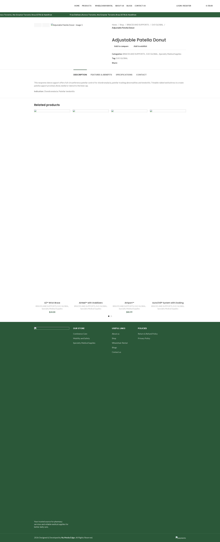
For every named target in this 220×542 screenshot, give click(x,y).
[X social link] (122, 62)
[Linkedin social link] (128, 62)
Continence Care (80, 334)
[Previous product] (113, 33)
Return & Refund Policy (148, 334)
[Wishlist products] (199, 5)
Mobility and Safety (81, 338)
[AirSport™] (129, 205)
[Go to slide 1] (108, 316)
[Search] (194, 5)
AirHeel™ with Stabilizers (91, 302)
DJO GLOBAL (157, 25)
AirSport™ (129, 302)
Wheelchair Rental (120, 343)
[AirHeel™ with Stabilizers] (91, 205)
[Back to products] (116, 33)
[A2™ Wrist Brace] (52, 205)
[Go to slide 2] (111, 316)
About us (115, 334)
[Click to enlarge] (56, 21)
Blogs (114, 347)
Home (114, 25)
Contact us (116, 352)
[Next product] (119, 33)
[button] (38, 25)
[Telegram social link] (131, 62)
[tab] (80, 73)
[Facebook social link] (119, 62)
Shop (122, 25)
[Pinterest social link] (125, 62)
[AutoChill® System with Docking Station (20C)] (168, 205)
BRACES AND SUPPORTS (138, 25)
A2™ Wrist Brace (52, 302)
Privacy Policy (144, 338)
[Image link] (51, 422)
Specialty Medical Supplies (170, 54)
